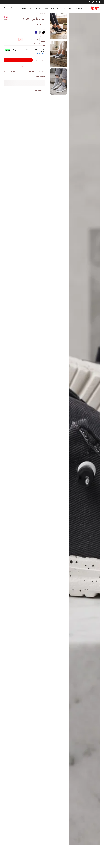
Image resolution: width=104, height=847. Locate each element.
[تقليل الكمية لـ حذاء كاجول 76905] (43, 60)
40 (26, 39)
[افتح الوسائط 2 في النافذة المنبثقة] (58, 54)
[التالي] (33, 2)
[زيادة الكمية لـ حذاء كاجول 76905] (36, 60)
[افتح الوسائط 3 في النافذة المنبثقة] (58, 81)
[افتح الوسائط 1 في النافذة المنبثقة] (58, 26)
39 (31, 39)
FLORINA (42, 14)
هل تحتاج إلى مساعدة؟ (9, 71)
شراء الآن (24, 66)
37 (42, 39)
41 (20, 39)
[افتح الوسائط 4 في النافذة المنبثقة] (84, 429)
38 (37, 39)
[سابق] (70, 2)
